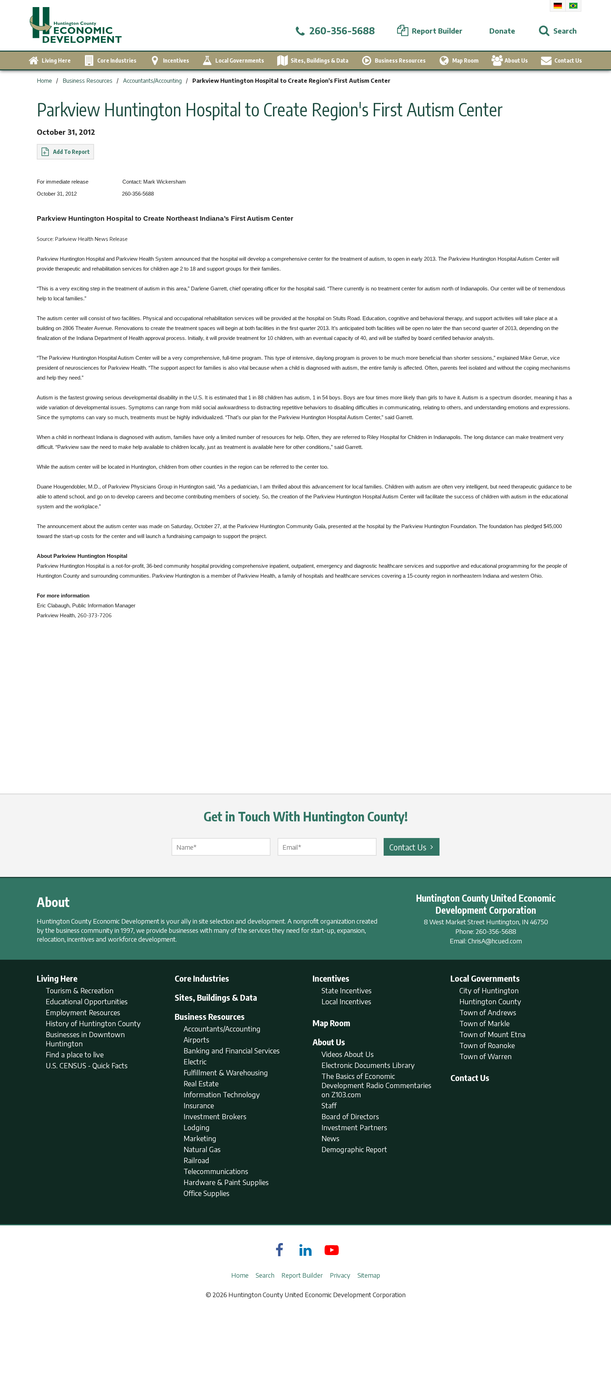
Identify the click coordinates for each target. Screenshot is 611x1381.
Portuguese (573, 5)
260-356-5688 (496, 931)
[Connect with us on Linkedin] (305, 1250)
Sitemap (368, 1275)
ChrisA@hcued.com (495, 941)
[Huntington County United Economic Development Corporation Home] (76, 25)
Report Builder (302, 1275)
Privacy (340, 1275)
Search (265, 1275)
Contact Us (407, 847)
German (557, 5)
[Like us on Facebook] (279, 1250)
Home (240, 1275)
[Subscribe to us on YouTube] (331, 1250)
